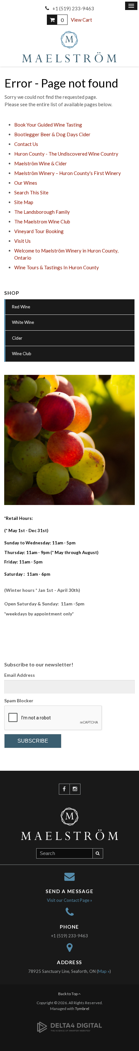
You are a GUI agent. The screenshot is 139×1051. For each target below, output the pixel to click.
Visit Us (22, 241)
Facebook (64, 789)
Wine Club (21, 353)
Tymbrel (82, 1008)
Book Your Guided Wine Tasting (48, 125)
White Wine (23, 322)
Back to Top (68, 993)
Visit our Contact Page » (69, 900)
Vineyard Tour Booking (39, 231)
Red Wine (21, 306)
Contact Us (26, 144)
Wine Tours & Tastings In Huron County (56, 267)
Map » (104, 971)
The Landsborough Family (42, 212)
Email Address (19, 675)
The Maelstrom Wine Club (42, 221)
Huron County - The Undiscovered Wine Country (66, 154)
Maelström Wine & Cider (40, 163)
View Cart (81, 20)
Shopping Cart (52, 20)
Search (98, 853)
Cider (17, 338)
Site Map (23, 202)
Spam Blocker (18, 700)
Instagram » (75, 789)
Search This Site (31, 192)
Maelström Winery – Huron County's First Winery (67, 173)
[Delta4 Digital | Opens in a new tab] (69, 1023)
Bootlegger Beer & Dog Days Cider (52, 134)
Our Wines (25, 183)
